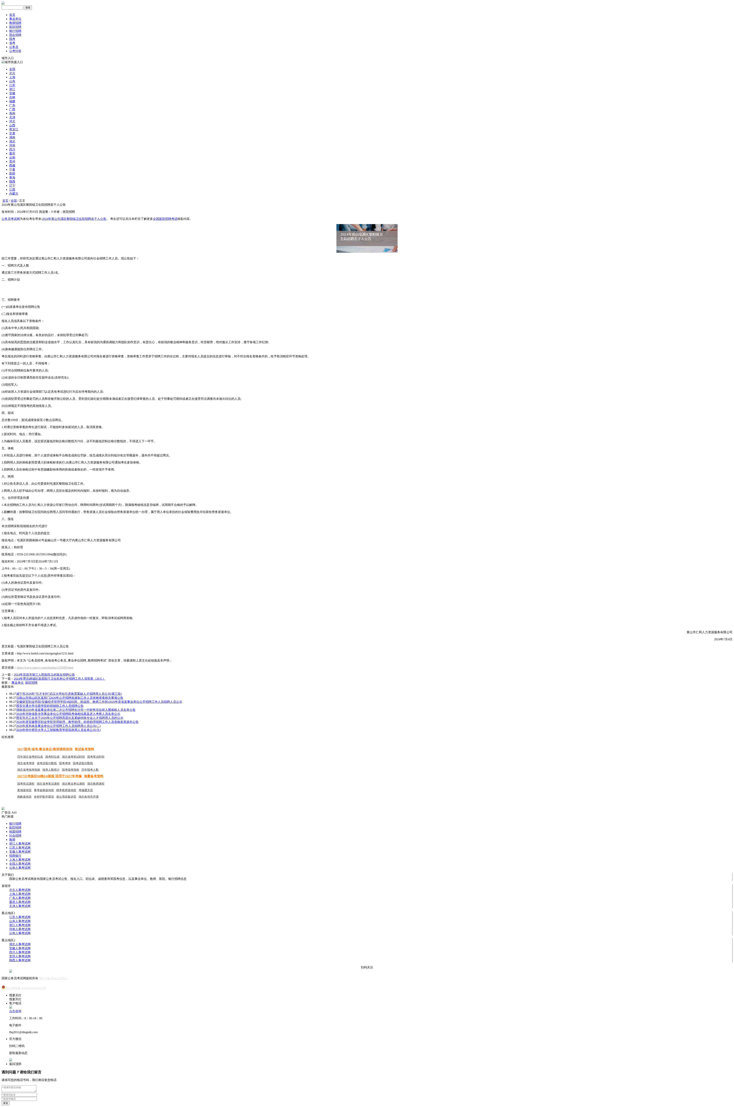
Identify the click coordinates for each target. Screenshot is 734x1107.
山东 (12, 81)
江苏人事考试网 (20, 847)
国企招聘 (15, 35)
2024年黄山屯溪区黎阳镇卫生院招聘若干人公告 (74, 218)
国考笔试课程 (25, 783)
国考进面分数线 (83, 763)
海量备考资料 (93, 776)
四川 (12, 149)
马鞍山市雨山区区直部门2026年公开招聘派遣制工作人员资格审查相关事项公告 (69, 697)
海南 (12, 113)
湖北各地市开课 (89, 796)
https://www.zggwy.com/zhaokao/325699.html (45, 667)
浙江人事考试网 (20, 843)
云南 (12, 157)
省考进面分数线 (47, 763)
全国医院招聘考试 (165, 218)
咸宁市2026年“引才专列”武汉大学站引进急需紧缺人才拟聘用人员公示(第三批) (69, 693)
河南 (12, 145)
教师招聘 (15, 22)
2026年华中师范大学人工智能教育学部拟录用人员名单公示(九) (58, 729)
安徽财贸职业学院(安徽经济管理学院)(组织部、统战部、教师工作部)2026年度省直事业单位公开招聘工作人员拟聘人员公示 (99, 701)
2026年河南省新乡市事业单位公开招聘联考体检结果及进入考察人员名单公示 (68, 713)
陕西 (12, 181)
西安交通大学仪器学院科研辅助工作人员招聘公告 (50, 705)
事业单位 (15, 18)
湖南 (12, 137)
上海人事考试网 (20, 859)
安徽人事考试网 (20, 851)
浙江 (12, 89)
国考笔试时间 (95, 756)
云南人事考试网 (20, 867)
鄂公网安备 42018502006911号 (25, 988)
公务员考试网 (11, 218)
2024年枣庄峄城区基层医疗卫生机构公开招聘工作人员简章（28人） (60, 678)
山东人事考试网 (20, 921)
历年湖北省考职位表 (30, 756)
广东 (12, 105)
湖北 (12, 141)
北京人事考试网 (20, 890)
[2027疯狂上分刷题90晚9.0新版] (3, 808)
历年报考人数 (90, 769)
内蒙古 (13, 193)
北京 (12, 73)
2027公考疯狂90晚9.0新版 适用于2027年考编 (49, 776)
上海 (12, 77)
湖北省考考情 (25, 763)
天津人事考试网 (20, 906)
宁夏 (12, 169)
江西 (12, 189)
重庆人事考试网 (20, 902)
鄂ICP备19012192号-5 (53, 978)
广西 (12, 109)
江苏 (12, 85)
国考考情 (65, 763)
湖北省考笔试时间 (73, 756)
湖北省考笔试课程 (48, 783)
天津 (12, 117)
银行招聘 (15, 31)
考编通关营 (86, 790)
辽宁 (12, 185)
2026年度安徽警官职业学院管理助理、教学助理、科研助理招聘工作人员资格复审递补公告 (77, 721)
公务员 (13, 47)
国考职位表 (52, 756)
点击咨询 (15, 1011)
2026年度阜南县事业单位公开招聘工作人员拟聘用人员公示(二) (58, 725)
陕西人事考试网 (20, 960)
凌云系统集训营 (66, 796)
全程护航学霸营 (44, 796)
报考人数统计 (51, 769)
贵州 (12, 161)
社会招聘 (15, 835)
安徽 (12, 93)
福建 (12, 101)
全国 (12, 69)
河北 (12, 121)
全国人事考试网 (20, 863)
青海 (12, 177)
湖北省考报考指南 (28, 769)
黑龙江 (13, 129)
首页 (12, 14)
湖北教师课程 (95, 783)
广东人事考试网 (20, 898)
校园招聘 (15, 831)
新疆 (12, 173)
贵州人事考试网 (20, 956)
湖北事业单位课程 (73, 783)
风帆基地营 (24, 796)
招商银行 (15, 855)
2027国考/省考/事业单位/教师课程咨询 (44, 749)
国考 (12, 39)
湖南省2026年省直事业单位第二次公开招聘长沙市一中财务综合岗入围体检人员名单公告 (76, 709)
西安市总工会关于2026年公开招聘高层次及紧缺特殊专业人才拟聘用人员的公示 (69, 717)
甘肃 (12, 133)
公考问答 (15, 51)
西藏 (12, 165)
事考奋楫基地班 (44, 790)
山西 (12, 125)
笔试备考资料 (84, 749)
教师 (12, 839)
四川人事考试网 (20, 952)
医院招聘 (15, 26)
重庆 (12, 153)
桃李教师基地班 (66, 790)
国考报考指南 (70, 769)
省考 (12, 43)
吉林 (12, 97)
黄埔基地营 (24, 790)
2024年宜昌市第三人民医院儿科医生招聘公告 (44, 674)
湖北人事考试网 (20, 944)
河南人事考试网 (20, 929)
